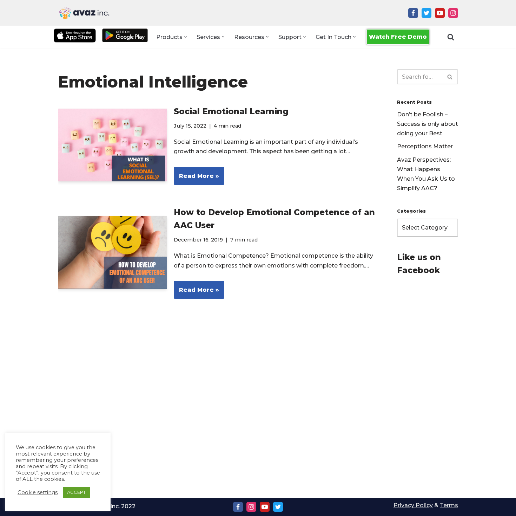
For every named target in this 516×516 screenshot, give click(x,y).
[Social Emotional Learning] (112, 145)
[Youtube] (440, 13)
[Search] (450, 36)
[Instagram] (453, 13)
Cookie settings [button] (38, 492)
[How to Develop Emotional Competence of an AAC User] (112, 252)
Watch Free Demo (398, 36)
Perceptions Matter (425, 146)
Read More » (196, 178)
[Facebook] (413, 13)
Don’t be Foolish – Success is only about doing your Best (427, 124)
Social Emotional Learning (231, 111)
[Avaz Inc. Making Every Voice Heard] (84, 12)
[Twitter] (426, 13)
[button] (185, 37)
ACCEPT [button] (76, 492)
